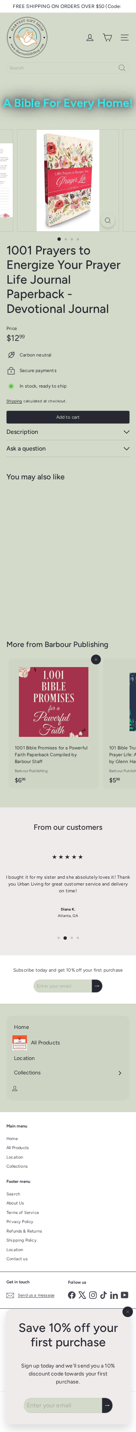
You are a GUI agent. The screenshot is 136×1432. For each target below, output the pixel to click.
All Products (17, 1147)
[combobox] (68, 68)
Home (12, 1138)
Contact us (17, 1258)
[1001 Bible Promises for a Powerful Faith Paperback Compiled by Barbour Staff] (53, 723)
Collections (17, 1166)
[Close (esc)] (127, 1311)
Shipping (14, 401)
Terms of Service (22, 1212)
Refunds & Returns (24, 1231)
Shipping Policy (21, 1240)
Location (14, 1157)
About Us (15, 1203)
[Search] (122, 68)
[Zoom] (108, 221)
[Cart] (107, 38)
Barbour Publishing (76, 644)
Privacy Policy (20, 1221)
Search (13, 1194)
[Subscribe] (107, 1405)
